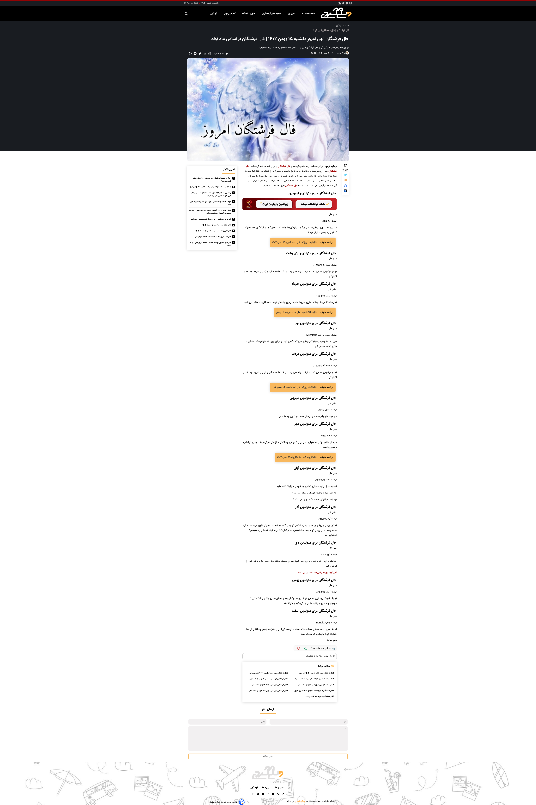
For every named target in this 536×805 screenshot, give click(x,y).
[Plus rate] (305, 648)
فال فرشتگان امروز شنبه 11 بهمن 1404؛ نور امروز (315, 673)
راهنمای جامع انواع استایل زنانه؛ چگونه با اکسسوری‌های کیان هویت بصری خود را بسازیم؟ (211, 194)
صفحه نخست (308, 14)
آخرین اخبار (229, 169)
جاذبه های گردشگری (271, 14)
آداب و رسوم (229, 14)
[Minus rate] (298, 648)
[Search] (186, 14)
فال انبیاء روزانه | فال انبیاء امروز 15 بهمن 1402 (294, 387)
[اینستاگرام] (350, 4)
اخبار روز (292, 14)
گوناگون (214, 14)
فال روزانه (327, 656)
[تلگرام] (347, 4)
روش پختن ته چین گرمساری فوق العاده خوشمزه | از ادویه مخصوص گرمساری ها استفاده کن (210, 212)
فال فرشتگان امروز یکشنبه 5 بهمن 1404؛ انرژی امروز (314, 690)
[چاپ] (210, 53)
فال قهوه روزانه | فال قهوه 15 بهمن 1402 (317, 573)
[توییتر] (345, 175)
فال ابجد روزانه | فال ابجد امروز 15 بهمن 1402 (294, 242)
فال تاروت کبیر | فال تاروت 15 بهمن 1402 (297, 457)
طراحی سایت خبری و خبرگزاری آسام (223, 802)
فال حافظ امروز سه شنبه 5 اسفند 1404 (216, 225)
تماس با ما (280, 788)
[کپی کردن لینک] (345, 191)
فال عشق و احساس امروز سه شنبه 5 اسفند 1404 (213, 231)
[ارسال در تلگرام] (195, 54)
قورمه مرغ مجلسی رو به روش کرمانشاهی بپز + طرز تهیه (211, 219)
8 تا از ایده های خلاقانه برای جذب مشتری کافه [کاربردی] (210, 187)
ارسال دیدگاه (268, 756)
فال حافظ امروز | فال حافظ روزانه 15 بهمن (296, 312)
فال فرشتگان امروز (311, 656)
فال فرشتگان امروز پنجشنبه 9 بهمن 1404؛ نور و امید (314, 679)
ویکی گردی (299, 801)
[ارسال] (205, 54)
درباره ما (266, 788)
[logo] (338, 12)
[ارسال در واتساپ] (190, 54)
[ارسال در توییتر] (200, 54)
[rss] (339, 4)
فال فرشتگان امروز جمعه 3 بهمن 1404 (319, 696)
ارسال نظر (268, 709)
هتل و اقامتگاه (249, 14)
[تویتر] (343, 4)
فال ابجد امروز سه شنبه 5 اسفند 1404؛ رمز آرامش (213, 236)
